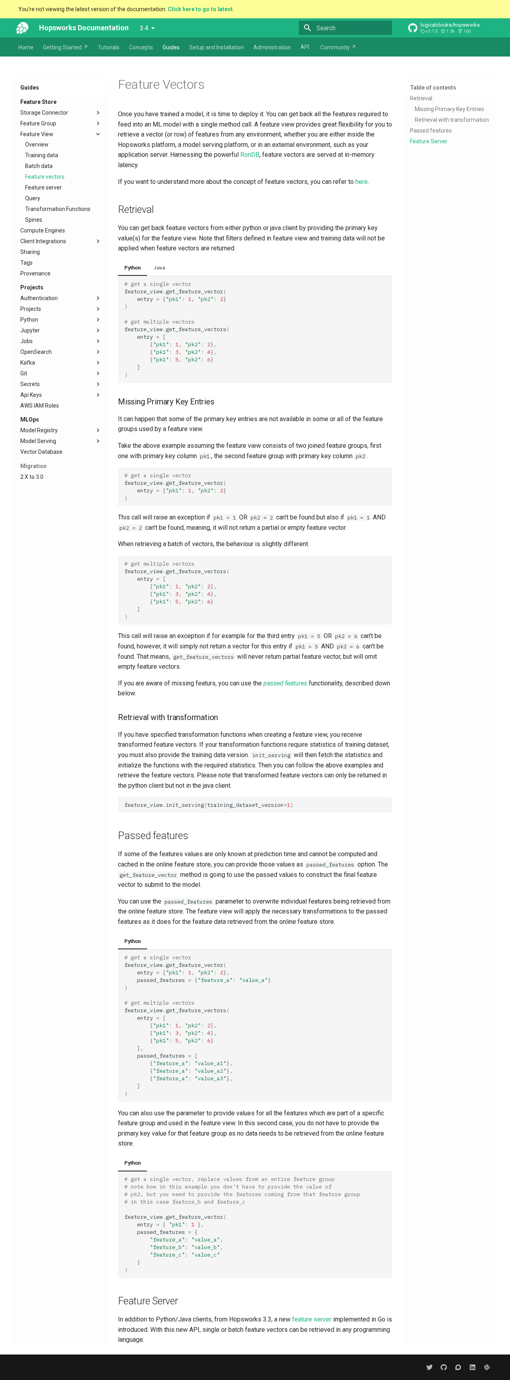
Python (132, 268)
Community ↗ (338, 47)
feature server (312, 1319)
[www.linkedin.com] (472, 1367)
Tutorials (109, 47)
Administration (272, 47)
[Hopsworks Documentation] (22, 28)
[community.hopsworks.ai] (458, 1367)
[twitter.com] (429, 1367)
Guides (171, 47)
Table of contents (433, 87)
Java (159, 268)
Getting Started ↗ (65, 47)
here (361, 181)
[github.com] (443, 1367)
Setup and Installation (216, 47)
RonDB (249, 154)
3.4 (144, 28)
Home (25, 47)
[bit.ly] (487, 1367)
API (304, 47)
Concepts (141, 47)
